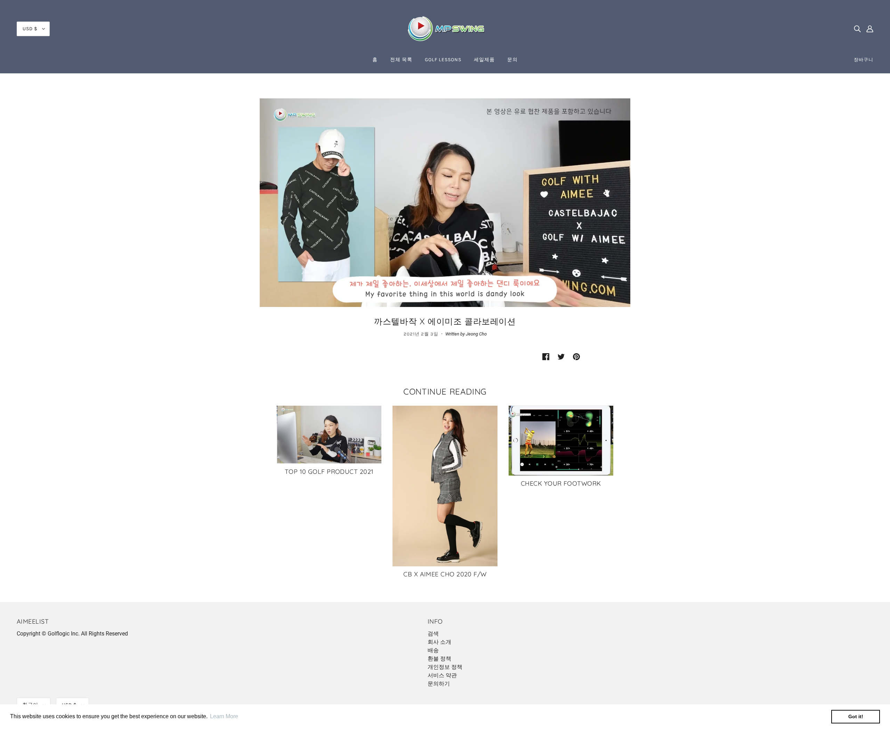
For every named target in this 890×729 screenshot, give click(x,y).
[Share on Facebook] (545, 356)
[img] (857, 29)
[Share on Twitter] (561, 356)
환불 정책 (439, 658)
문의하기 (439, 683)
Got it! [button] (855, 716)
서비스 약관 (442, 675)
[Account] (870, 29)
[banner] (445, 28)
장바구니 (863, 59)
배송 (433, 650)
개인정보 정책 (445, 667)
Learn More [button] (224, 716)
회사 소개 (439, 642)
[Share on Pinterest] (576, 356)
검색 (433, 633)
